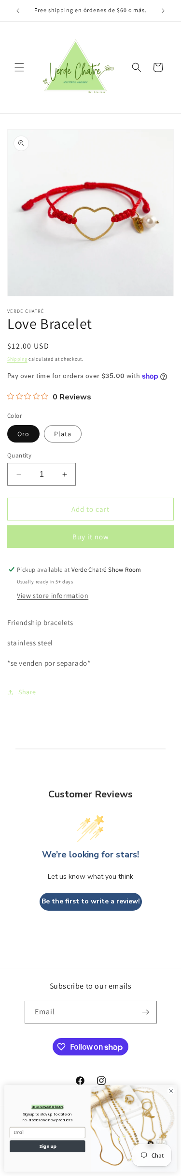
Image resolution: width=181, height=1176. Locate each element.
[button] (19, 67)
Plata (62, 433)
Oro (23, 433)
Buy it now (90, 536)
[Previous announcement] (17, 10)
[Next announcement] (163, 10)
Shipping (17, 359)
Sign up (47, 1146)
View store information (52, 595)
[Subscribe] (145, 1012)
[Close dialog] (171, 1091)
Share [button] (27, 691)
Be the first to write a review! (91, 901)
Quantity (19, 455)
